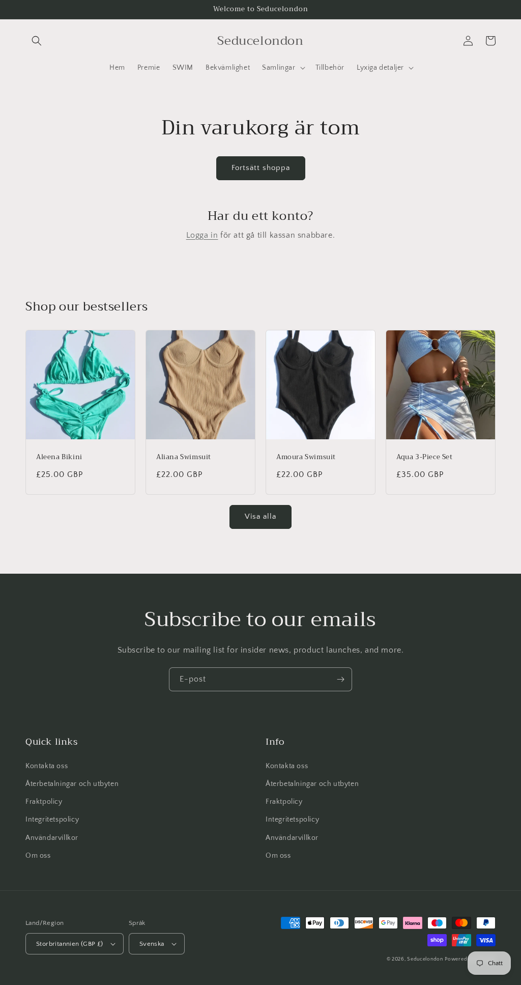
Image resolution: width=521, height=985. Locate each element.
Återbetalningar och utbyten (72, 784)
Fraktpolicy (44, 802)
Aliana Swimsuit (183, 457)
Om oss (38, 856)
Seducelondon (425, 959)
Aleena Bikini (59, 457)
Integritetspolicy (52, 819)
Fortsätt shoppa (260, 167)
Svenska (151, 943)
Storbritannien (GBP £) (69, 943)
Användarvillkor (51, 838)
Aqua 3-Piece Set (424, 457)
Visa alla (260, 516)
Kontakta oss (46, 766)
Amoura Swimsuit (306, 457)
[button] (36, 41)
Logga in (202, 235)
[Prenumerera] (340, 679)
